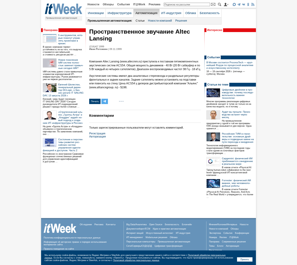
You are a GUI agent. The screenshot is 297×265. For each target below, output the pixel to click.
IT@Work (139, 4)
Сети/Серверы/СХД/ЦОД (139, 246)
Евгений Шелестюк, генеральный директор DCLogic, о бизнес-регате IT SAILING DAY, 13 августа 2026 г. (63, 90)
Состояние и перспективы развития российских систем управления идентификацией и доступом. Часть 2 (63, 145)
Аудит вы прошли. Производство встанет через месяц (236, 114)
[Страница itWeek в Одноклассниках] (248, 5)
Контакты (111, 224)
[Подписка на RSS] (252, 5)
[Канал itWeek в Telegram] (238, 5)
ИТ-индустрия (171, 13)
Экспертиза (215, 233)
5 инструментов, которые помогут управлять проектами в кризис (70, 39)
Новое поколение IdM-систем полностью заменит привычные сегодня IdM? (70, 63)
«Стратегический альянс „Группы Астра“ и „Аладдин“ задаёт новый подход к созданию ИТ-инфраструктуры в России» (63, 117)
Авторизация (97, 136)
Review (223, 237)
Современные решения (234, 241)
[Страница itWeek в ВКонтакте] (243, 5)
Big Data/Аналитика (136, 224)
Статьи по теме (217, 84)
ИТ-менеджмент (134, 237)
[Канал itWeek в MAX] (234, 5)
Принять (244, 259)
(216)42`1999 (96, 46)
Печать (95, 101)
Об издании (86, 224)
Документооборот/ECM (138, 228)
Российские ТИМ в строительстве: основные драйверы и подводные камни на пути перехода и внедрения (238, 137)
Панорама (51, 30)
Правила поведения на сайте (59, 249)
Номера (213, 237)
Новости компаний (160, 20)
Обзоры (108, 4)
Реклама (154, 4)
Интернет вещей (134, 233)
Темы (211, 246)
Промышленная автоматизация (61, 18)
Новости (93, 4)
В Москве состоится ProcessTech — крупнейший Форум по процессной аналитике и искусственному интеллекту (229, 65)
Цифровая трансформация (169, 246)
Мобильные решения (156, 237)
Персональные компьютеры (140, 241)
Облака (190, 13)
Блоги (220, 246)
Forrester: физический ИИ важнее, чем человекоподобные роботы (236, 183)
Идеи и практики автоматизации (169, 228)
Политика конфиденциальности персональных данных (72, 237)
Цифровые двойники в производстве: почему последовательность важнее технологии (238, 93)
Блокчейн (187, 224)
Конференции (242, 233)
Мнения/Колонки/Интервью (223, 224)
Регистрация (97, 133)
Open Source (155, 224)
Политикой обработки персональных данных (136, 260)
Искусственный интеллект (159, 233)
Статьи (140, 20)
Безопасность (209, 13)
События (123, 4)
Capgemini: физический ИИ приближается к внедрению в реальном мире (237, 161)
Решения (181, 20)
